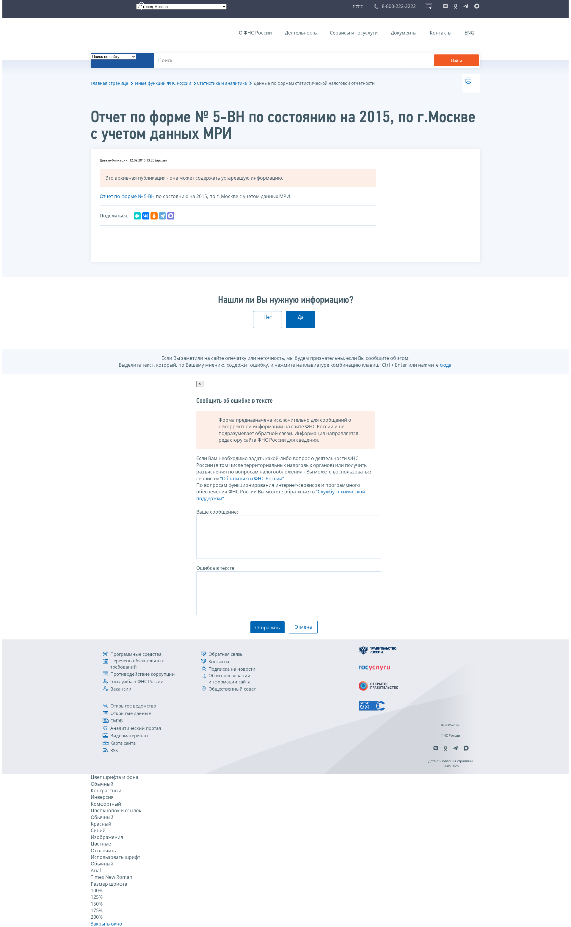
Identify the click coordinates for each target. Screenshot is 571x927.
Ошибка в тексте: (216, 568)
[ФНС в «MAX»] (475, 6)
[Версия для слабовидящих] (359, 6)
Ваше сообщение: (217, 512)
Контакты (440, 32)
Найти (456, 60)
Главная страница (109, 83)
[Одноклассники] (154, 215)
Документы (404, 32)
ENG (469, 32)
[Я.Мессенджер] (137, 215)
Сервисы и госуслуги (354, 32)
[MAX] (170, 215)
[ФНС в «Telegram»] (465, 6)
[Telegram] (162, 215)
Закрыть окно (106, 923)
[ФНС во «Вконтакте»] (445, 6)
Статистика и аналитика (222, 83)
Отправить (267, 627)
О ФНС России (255, 32)
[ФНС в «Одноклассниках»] (455, 6)
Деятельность (301, 32)
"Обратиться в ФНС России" (252, 478)
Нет (267, 317)
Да (301, 317)
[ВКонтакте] (145, 215)
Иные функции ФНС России (163, 83)
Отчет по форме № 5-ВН (127, 196)
